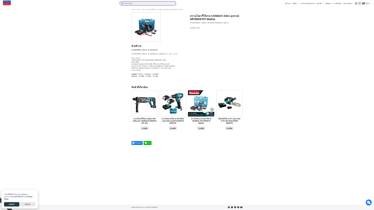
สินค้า (295, 3)
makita (144, 9)
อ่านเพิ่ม (144, 128)
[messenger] (232, 207)
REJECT (28, 204)
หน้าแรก (288, 3)
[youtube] (241, 207)
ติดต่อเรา (328, 3)
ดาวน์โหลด (337, 3)
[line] (235, 207)
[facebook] (229, 207)
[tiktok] (238, 207)
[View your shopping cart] (359, 3)
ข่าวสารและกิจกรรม (308, 3)
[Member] (356, 3)
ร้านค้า (133, 9)
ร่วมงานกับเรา (348, 3)
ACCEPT (12, 204)
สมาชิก (319, 3)
